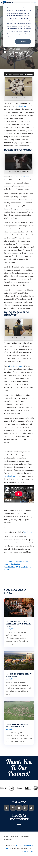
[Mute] (25, 74)
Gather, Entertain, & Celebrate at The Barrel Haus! (18, 623)
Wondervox (28, 532)
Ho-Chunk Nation (19, 55)
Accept (23, 41)
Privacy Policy (27, 851)
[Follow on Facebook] (6, 808)
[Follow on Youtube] (19, 808)
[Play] (6, 74)
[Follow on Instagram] (13, 808)
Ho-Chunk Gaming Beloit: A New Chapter (19, 675)
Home (6, 836)
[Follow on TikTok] (31, 808)
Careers (8, 839)
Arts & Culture (15, 52)
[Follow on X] (25, 808)
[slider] (30, 74)
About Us (15, 836)
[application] (19, 74)
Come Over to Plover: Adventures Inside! (17, 725)
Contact (25, 836)
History (20, 54)
